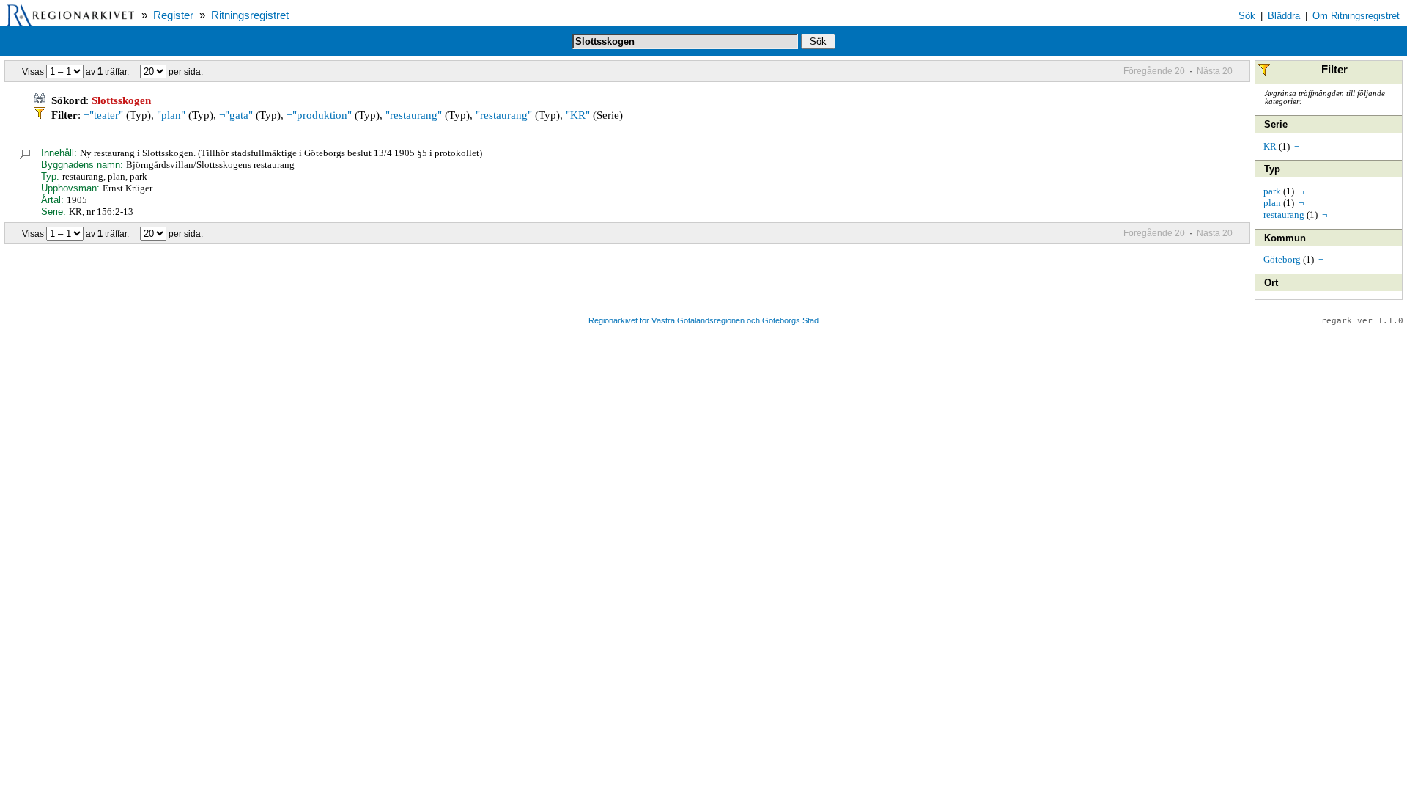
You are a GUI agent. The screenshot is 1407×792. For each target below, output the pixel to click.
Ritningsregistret (250, 15)
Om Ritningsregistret (1356, 15)
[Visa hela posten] (25, 155)
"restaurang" (413, 115)
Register (173, 15)
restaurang (1283, 214)
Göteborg (1282, 259)
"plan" (171, 115)
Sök (1246, 15)
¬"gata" (236, 115)
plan (1272, 202)
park (1272, 191)
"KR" (578, 115)
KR (1270, 146)
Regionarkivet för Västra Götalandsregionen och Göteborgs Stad (703, 320)
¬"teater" (103, 115)
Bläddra (1284, 15)
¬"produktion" (319, 115)
